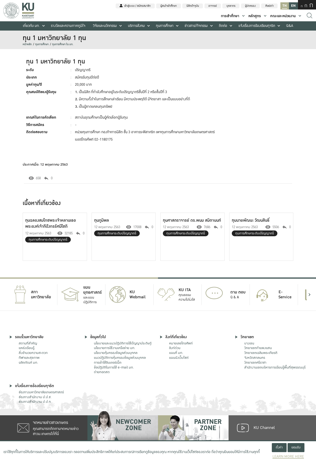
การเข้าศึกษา (230, 16)
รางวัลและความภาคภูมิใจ (68, 26)
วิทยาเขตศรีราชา (255, 362)
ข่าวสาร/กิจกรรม (196, 26)
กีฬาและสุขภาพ (29, 357)
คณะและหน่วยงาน (283, 16)
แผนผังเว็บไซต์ (179, 357)
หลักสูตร (254, 16)
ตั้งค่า (279, 447)
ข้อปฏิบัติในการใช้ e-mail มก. (114, 367)
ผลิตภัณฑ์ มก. (28, 362)
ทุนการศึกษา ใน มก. (62, 44)
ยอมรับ (296, 447)
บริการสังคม (136, 26)
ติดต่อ (223, 26)
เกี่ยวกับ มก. (31, 26)
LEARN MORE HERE (288, 457)
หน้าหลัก (27, 44)
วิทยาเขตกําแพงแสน (258, 348)
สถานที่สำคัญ (28, 343)
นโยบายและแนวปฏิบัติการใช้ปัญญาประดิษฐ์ (122, 343)
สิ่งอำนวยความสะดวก (33, 353)
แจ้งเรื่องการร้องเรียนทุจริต (257, 26)
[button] (6, 294)
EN (293, 6)
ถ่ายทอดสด (102, 372)
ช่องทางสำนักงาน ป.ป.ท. (35, 401)
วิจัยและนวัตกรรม (105, 26)
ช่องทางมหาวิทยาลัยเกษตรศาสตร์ (41, 392)
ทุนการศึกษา (164, 26)
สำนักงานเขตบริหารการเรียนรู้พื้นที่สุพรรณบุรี (275, 367)
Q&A (289, 26)
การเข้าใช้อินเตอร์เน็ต (107, 362)
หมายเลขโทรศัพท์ (181, 343)
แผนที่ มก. (176, 353)
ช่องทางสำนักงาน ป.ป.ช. (35, 397)
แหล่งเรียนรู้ (26, 348)
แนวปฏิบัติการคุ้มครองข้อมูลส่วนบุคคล (120, 357)
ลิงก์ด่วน (174, 348)
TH (284, 6)
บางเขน (249, 343)
